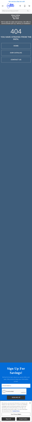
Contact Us (16, 60)
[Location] (20, 6)
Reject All (8, 419)
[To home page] (10, 5)
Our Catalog (16, 53)
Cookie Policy (16, 411)
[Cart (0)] (29, 6)
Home (16, 46)
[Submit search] (28, 10)
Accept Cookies (23, 419)
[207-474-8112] (25, 6)
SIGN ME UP (16, 397)
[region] (16, 411)
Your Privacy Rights (16, 414)
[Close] (30, 403)
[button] (3, 6)
